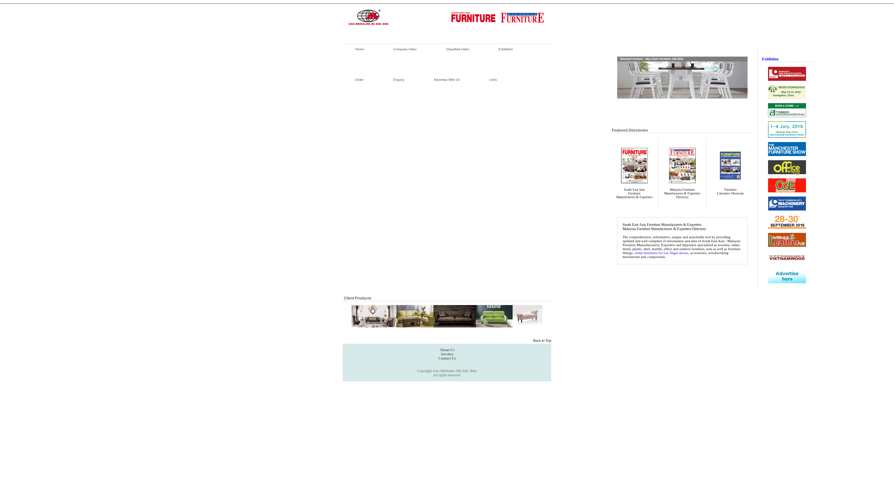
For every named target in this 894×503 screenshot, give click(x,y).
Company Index (405, 49)
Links (493, 80)
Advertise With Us (447, 80)
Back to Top (542, 341)
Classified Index (457, 49)
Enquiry (398, 80)
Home (359, 49)
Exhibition (506, 49)
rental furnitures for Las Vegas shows (661, 253)
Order (359, 80)
